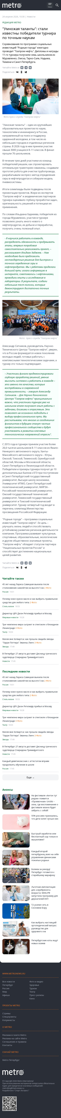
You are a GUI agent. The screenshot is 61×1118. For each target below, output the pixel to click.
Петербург (7, 985)
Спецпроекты (9, 1016)
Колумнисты (8, 1020)
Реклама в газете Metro (14, 1035)
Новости (31, 16)
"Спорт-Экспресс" (21, 1090)
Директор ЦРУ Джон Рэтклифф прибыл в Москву (27, 613)
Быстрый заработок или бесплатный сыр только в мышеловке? (44, 836)
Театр (4, 632)
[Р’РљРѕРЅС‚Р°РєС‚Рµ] (17, 72)
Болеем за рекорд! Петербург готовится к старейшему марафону (43, 872)
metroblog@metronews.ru (13, 1088)
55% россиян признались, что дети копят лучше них (44, 817)
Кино (32, 998)
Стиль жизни (8, 606)
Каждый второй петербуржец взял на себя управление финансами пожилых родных (45, 856)
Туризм (33, 988)
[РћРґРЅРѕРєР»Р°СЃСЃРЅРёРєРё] (21, 72)
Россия (5, 592)
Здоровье (34, 985)
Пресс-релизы (36, 995)
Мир (4, 991)
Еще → (30, 777)
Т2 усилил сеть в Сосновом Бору (39, 906)
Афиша (6, 995)
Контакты (7, 1045)
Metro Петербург (11, 1060)
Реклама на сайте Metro (14, 1038)
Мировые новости (10, 617)
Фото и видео (36, 981)
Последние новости (16, 671)
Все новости (8, 981)
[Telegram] (25, 72)
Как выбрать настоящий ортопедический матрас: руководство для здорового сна (44, 927)
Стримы (6, 1013)
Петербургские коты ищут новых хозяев (44, 942)
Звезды (5, 646)
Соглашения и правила (14, 1041)
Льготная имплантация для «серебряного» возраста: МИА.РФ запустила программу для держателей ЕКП (44, 892)
